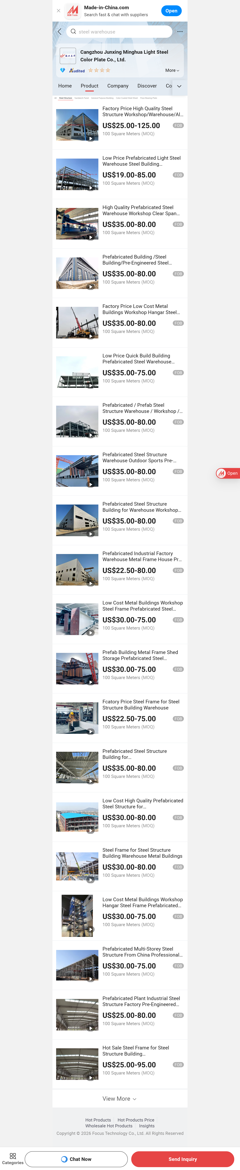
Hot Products (98, 1120)
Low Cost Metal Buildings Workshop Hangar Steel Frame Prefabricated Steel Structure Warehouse (142, 905)
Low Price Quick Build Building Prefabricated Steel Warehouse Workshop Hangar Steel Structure (139, 361)
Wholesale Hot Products (108, 1126)
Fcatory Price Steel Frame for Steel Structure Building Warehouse (141, 704)
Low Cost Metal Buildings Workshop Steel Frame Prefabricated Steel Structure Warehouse (142, 608)
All (55, 98)
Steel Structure (65, 98)
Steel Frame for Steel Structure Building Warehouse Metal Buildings (142, 852)
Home (65, 85)
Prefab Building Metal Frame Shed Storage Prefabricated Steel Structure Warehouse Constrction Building (140, 661)
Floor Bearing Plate (148, 98)
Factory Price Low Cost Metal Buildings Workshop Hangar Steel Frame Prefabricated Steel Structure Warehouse (142, 315)
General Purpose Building (102, 98)
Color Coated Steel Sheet (127, 98)
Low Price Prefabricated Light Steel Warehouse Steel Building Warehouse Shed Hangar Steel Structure (141, 166)
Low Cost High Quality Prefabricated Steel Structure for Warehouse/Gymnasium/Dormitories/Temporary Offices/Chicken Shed (156, 809)
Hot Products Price (136, 1120)
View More (117, 1098)
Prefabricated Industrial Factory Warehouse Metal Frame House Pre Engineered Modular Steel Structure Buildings (141, 562)
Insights (147, 1126)
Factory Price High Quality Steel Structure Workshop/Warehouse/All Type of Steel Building (141, 114)
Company (117, 85)
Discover (147, 85)
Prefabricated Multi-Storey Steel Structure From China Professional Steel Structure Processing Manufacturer (140, 957)
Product (89, 85)
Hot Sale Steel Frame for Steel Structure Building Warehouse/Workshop (135, 1053)
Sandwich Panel (81, 98)
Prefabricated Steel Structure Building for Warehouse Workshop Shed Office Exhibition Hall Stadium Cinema (141, 512)
